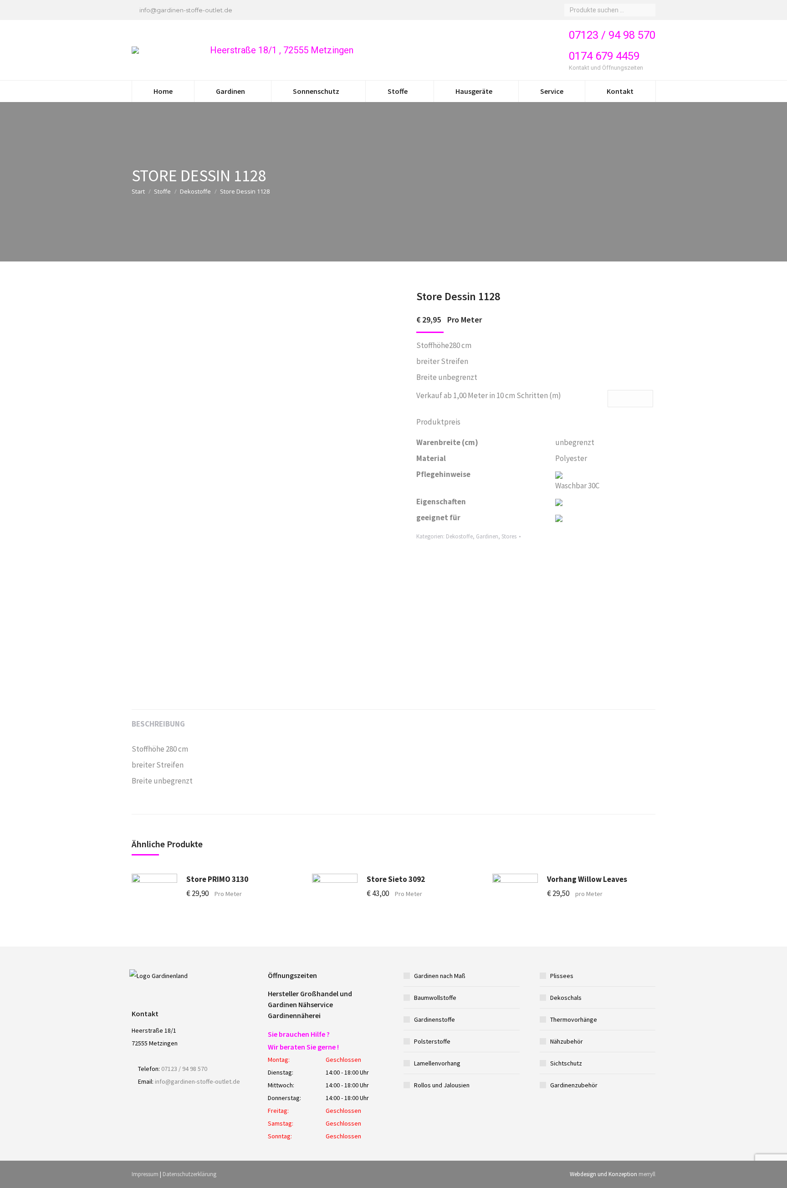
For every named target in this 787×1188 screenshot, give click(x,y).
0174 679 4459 (604, 56)
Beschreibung (158, 724)
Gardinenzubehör (574, 1085)
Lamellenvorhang (437, 1063)
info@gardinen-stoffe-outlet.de (185, 10)
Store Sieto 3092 (396, 879)
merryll (647, 1174)
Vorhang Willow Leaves (587, 879)
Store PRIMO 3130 (217, 879)
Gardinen (487, 536)
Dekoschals (566, 997)
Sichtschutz (566, 1063)
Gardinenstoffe (434, 1019)
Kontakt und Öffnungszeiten (606, 67)
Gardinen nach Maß (439, 976)
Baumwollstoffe (435, 997)
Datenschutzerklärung (189, 1174)
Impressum (145, 1174)
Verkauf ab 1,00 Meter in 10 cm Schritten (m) (488, 395)
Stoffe (162, 191)
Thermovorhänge (573, 1019)
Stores (508, 536)
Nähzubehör (566, 1041)
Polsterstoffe (432, 1041)
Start (138, 191)
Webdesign (583, 1174)
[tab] (158, 719)
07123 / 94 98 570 (612, 35)
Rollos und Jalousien (442, 1085)
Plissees (561, 976)
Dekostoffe (195, 191)
